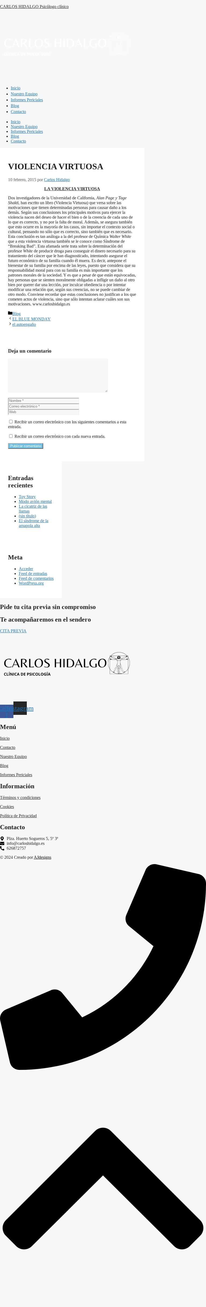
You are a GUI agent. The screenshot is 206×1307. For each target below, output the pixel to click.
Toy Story (27, 496)
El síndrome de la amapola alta (33, 523)
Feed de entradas (33, 573)
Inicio (15, 122)
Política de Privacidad (18, 815)
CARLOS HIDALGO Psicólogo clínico (34, 6)
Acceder (26, 568)
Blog (15, 136)
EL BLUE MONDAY (31, 319)
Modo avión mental (35, 501)
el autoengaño (24, 324)
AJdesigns (42, 857)
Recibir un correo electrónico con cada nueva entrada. (59, 436)
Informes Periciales (27, 131)
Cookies (7, 806)
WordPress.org (31, 583)
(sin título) (27, 516)
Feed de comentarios (36, 578)
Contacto (18, 141)
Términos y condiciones (20, 797)
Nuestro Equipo (24, 126)
